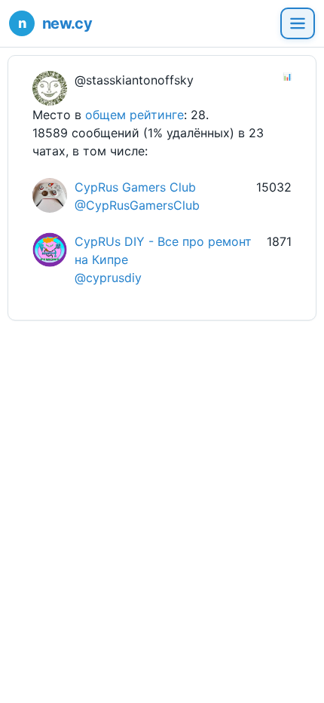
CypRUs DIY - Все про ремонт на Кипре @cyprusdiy (163, 259)
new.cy (67, 23)
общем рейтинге (134, 114)
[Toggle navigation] (297, 23)
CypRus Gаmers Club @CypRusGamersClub (137, 196)
